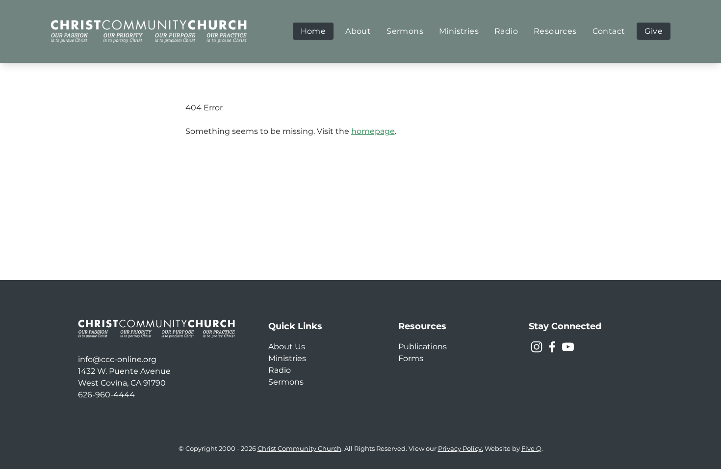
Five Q (531, 448)
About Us (286, 346)
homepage (373, 131)
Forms (410, 358)
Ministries (287, 358)
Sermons (286, 382)
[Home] (149, 31)
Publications (422, 346)
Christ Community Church (299, 448)
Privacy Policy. (460, 448)
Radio (279, 370)
